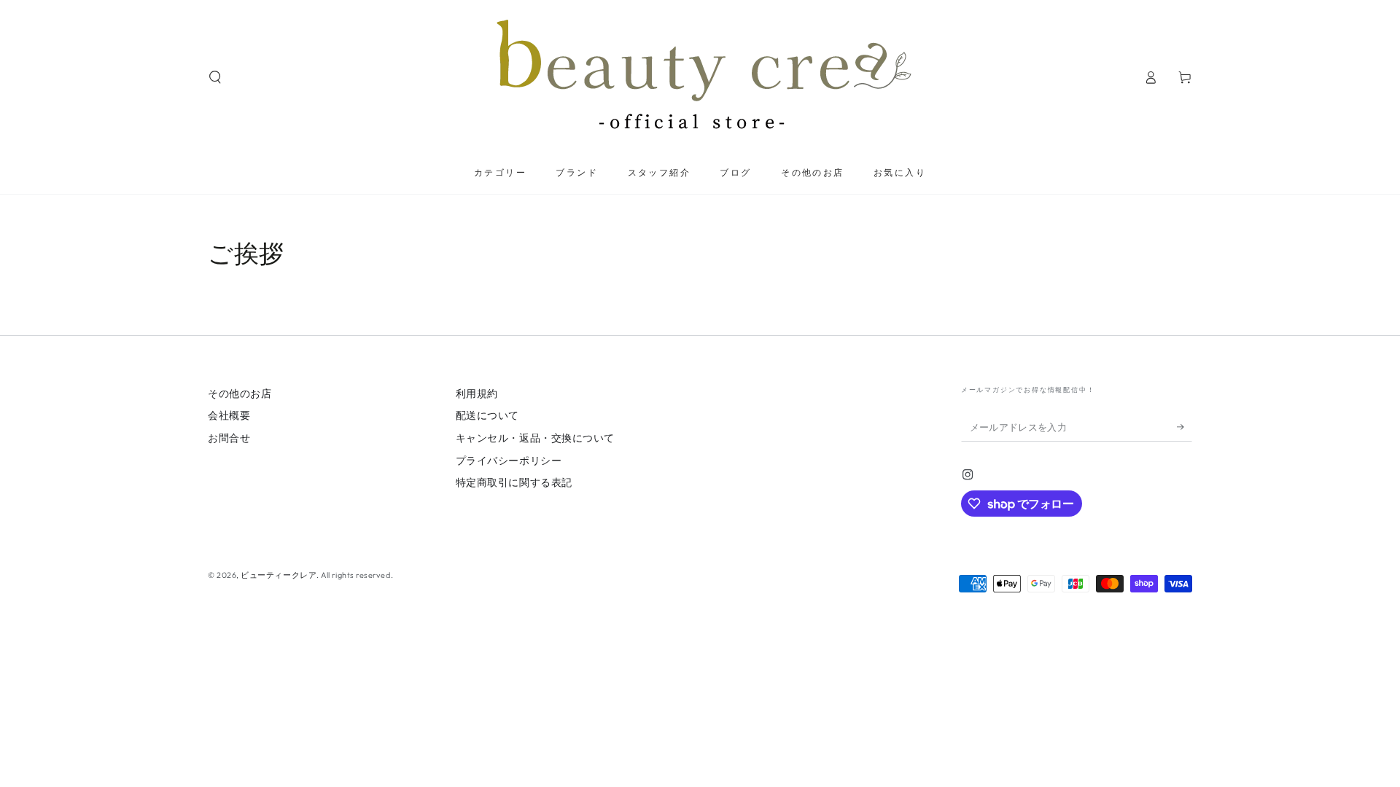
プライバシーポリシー (508, 460)
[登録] (1184, 427)
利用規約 (477, 393)
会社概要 (229, 415)
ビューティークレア (278, 575)
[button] (215, 77)
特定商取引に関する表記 (514, 482)
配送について (487, 415)
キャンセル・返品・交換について (535, 438)
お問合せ (229, 438)
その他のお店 (239, 393)
